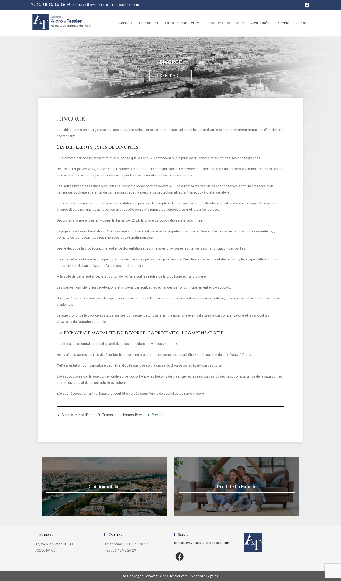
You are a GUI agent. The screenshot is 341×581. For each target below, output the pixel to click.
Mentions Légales (204, 576)
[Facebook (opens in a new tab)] (306, 5)
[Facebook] (179, 556)
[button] (170, 75)
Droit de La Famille (236, 486)
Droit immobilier (104, 486)
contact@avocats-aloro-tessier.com (105, 4)
